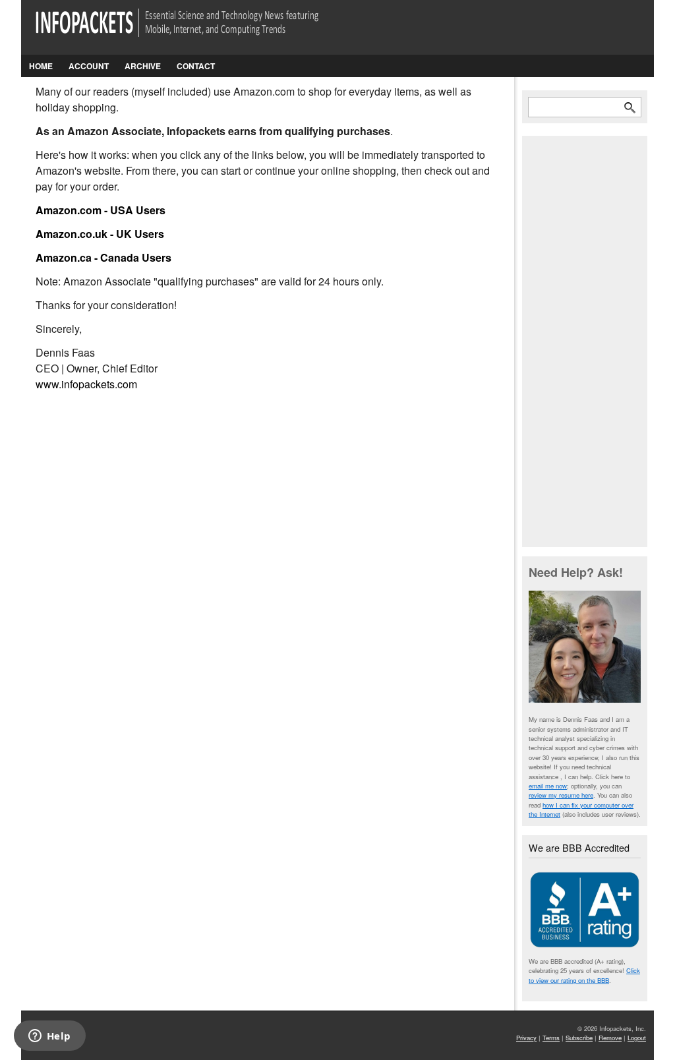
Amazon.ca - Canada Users (103, 257)
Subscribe (579, 1037)
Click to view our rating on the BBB (584, 975)
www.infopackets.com (86, 384)
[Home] (195, 31)
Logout (637, 1037)
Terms (551, 1037)
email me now (548, 785)
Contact (196, 66)
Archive (143, 66)
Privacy (526, 1037)
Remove (610, 1037)
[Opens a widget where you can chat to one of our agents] (49, 1036)
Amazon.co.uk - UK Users (100, 233)
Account (89, 66)
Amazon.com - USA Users (100, 210)
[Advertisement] (584, 340)
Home (41, 66)
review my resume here (561, 795)
